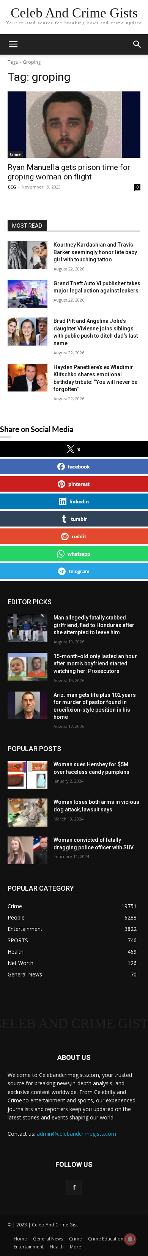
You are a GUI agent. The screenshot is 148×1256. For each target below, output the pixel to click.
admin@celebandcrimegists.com (76, 1133)
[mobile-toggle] (13, 44)
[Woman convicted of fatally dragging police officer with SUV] (27, 850)
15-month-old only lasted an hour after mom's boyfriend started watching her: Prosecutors (95, 663)
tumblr (79, 519)
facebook (79, 466)
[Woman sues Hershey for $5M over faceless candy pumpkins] (27, 775)
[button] (137, 44)
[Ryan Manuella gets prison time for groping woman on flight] (74, 124)
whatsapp (79, 553)
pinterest (79, 484)
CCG (12, 187)
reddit (79, 536)
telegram (79, 571)
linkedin (79, 501)
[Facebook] (73, 1187)
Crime (15, 154)
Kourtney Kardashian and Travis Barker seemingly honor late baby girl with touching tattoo (95, 252)
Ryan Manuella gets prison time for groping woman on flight (69, 172)
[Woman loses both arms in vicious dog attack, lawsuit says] (27, 813)
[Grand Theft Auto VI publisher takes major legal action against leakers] (27, 294)
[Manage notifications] (130, 1239)
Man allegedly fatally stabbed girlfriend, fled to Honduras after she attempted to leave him (94, 625)
